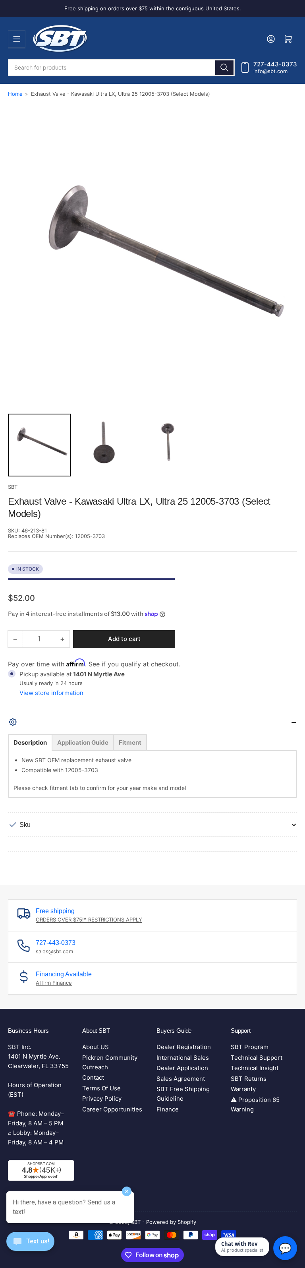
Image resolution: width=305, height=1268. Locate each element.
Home (15, 94)
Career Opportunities (112, 1109)
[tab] (30, 742)
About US (95, 1047)
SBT (12, 487)
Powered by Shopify (171, 1222)
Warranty (243, 1089)
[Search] (224, 67)
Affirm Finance (54, 983)
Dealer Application (182, 1068)
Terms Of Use (101, 1088)
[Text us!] (30, 1247)
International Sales (182, 1057)
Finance (167, 1109)
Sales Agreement (180, 1078)
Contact (93, 1077)
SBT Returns (248, 1078)
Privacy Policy (102, 1098)
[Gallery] (152, 301)
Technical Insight (254, 1068)
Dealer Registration (183, 1047)
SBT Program (249, 1047)
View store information (51, 693)
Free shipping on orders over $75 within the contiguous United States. (152, 8)
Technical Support (256, 1057)
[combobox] (121, 67)
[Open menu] (16, 39)
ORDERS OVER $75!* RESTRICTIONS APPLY (89, 919)
